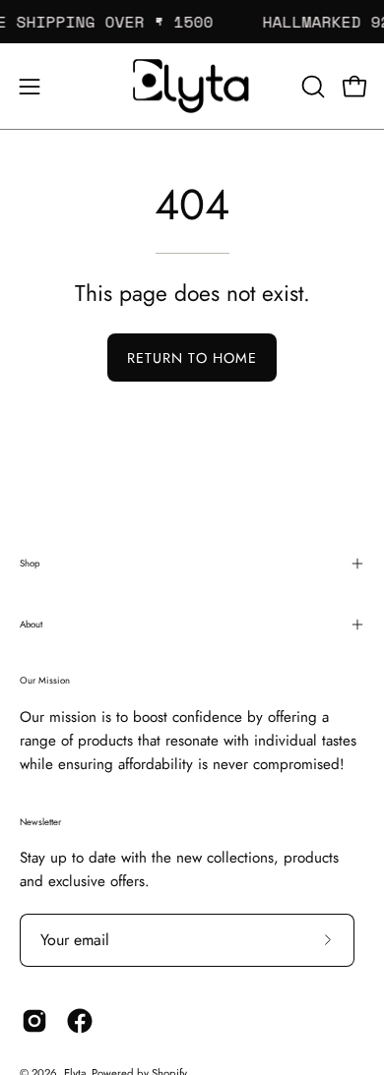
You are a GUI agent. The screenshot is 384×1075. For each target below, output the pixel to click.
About (31, 624)
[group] (192, 21)
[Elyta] (192, 86)
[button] (311, 86)
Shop (29, 563)
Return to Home (192, 358)
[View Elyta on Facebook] (80, 1021)
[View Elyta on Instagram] (34, 1021)
